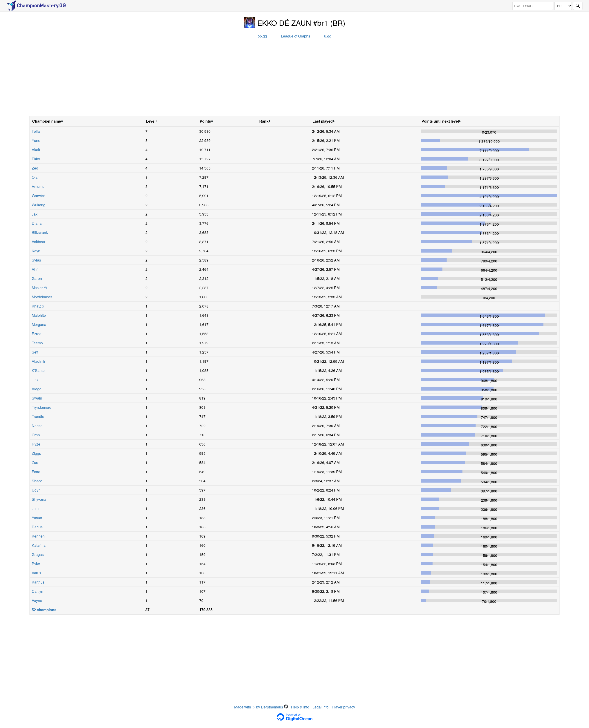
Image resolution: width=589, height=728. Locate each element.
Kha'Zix (38, 306)
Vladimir (38, 361)
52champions (44, 609)
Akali (36, 149)
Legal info (320, 707)
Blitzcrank (40, 232)
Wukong (38, 204)
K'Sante (38, 370)
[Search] (578, 6)
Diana (37, 223)
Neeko (37, 425)
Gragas (38, 554)
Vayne (37, 600)
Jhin (35, 508)
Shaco (37, 480)
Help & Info (300, 707)
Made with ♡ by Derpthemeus (259, 707)
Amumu (38, 186)
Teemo (37, 342)
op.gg (262, 36)
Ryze (36, 444)
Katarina (39, 545)
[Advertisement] (294, 79)
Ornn (36, 434)
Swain (37, 398)
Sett (35, 352)
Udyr (36, 490)
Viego (36, 388)
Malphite (39, 315)
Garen (37, 278)
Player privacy (343, 707)
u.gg (327, 36)
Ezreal (37, 333)
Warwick (39, 195)
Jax (35, 214)
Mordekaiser (42, 296)
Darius (37, 526)
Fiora (36, 471)
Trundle (38, 416)
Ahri (35, 269)
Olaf (35, 177)
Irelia (36, 131)
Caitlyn (37, 591)
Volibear (38, 241)
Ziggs (36, 453)
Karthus (38, 582)
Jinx (35, 379)
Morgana (39, 324)
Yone (36, 140)
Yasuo (37, 517)
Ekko (36, 158)
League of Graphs (295, 36)
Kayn (36, 250)
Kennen (38, 536)
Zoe (35, 462)
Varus (36, 572)
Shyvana (39, 499)
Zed (35, 168)
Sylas (36, 260)
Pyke (36, 563)
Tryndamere (41, 407)
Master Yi (39, 287)
